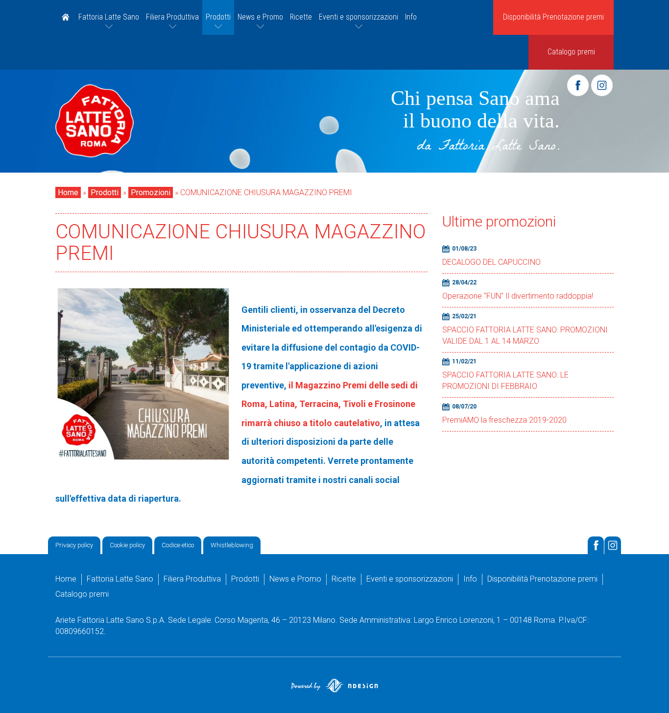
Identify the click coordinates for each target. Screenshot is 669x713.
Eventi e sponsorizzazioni (358, 17)
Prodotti (218, 17)
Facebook (578, 85)
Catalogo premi (571, 51)
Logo (94, 121)
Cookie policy (127, 545)
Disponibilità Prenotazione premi (553, 17)
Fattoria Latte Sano (108, 17)
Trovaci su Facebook (596, 545)
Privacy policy (74, 545)
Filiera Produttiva (172, 17)
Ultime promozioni (499, 221)
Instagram (602, 85)
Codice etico (178, 545)
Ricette (301, 17)
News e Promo (260, 17)
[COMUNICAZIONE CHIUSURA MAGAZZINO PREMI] (143, 373)
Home (65, 17)
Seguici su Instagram (612, 545)
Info (411, 17)
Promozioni (150, 192)
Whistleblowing (232, 545)
